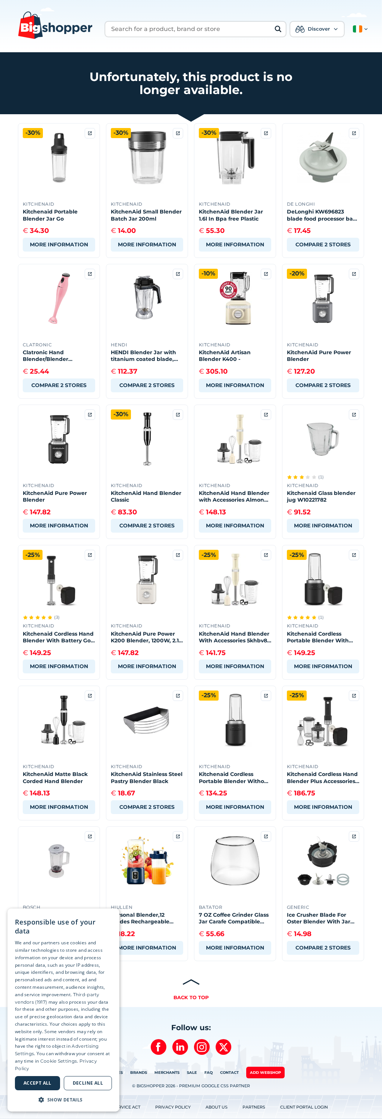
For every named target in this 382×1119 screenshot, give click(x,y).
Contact (229, 1072)
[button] (359, 29)
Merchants (166, 1072)
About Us (217, 1107)
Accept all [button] (37, 1083)
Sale (192, 1072)
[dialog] (63, 1010)
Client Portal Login (304, 1107)
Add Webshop (265, 1072)
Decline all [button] (88, 1083)
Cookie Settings (58, 1061)
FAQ (208, 1072)
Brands (138, 1072)
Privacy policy (173, 1107)
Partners (253, 1107)
